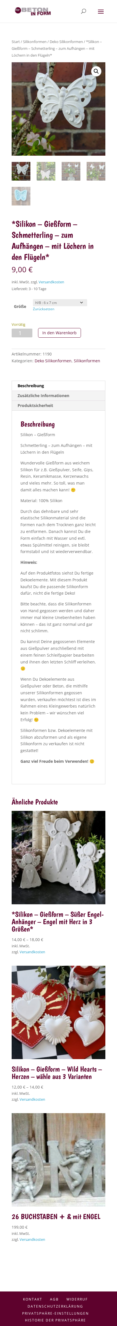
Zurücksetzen (43, 309)
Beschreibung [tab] (31, 385)
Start (16, 41)
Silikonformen (35, 41)
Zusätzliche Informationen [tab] (43, 395)
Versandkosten (51, 282)
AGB (54, 1299)
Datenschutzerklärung (55, 1306)
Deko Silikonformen (66, 41)
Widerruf (77, 1299)
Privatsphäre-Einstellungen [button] (55, 1313)
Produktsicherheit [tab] (35, 405)
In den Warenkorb (59, 332)
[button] (96, 71)
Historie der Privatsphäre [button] (55, 1320)
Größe (20, 306)
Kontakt (32, 1299)
